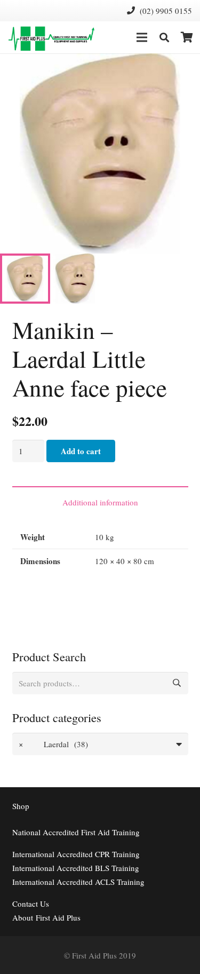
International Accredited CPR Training (76, 854)
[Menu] (142, 37)
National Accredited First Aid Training (76, 832)
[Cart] (186, 37)
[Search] (164, 37)
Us (30, 903)
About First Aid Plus (46, 917)
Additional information (100, 502)
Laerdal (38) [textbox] (53, 744)
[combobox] (100, 744)
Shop (20, 806)
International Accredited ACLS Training (78, 881)
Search (177, 683)
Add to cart (81, 451)
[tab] (100, 501)
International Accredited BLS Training (75, 867)
